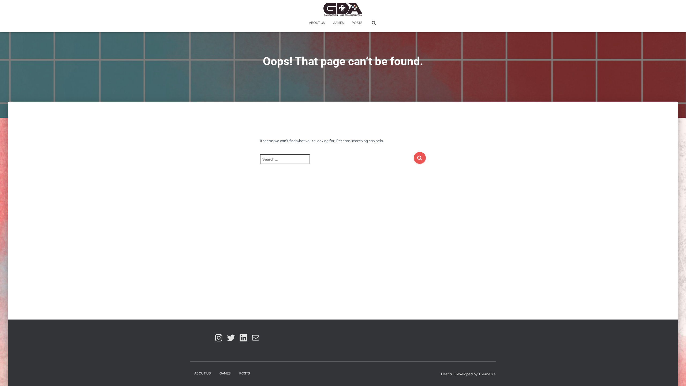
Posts (357, 23)
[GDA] (343, 9)
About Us (317, 23)
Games (338, 23)
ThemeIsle (487, 374)
